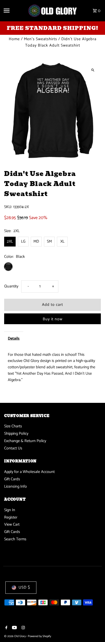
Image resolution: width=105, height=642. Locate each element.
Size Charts (13, 426)
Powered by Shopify (39, 636)
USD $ (24, 587)
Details (14, 338)
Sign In (9, 510)
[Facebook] (5, 628)
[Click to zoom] (92, 69)
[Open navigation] (13, 10)
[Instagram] (22, 628)
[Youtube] (14, 628)
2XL (10, 241)
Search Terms (15, 539)
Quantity (11, 286)
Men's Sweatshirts (40, 39)
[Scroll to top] (94, 629)
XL (62, 241)
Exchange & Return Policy (25, 441)
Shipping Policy (16, 433)
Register (10, 517)
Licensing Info (15, 486)
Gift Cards (12, 479)
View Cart (12, 524)
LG (23, 241)
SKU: (8, 207)
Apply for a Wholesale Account (29, 472)
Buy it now (53, 319)
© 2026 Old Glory (15, 636)
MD (36, 241)
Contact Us (13, 448)
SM (49, 241)
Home (14, 39)
